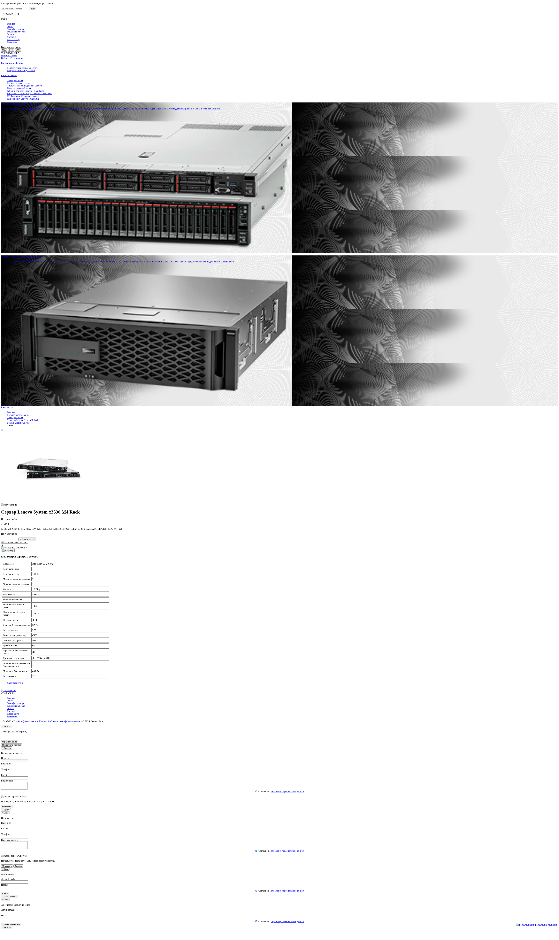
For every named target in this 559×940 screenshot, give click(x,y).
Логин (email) (8, 879)
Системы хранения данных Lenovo (24, 85)
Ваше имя (6, 763)
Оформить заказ (9, 55)
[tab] (15, 683)
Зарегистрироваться (11, 924)
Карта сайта (45, 721)
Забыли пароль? (9, 897)
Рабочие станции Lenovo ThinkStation (25, 91)
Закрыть (6, 810)
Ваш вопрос (7, 780)
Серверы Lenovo (15, 80)
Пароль (4, 885)
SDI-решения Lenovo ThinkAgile (23, 99)
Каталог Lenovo (9, 75)
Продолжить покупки (11, 745)
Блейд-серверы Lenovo (18, 83)
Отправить (7, 807)
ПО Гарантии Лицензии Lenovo (23, 96)
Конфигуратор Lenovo (12, 63)
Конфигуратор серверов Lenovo (23, 68)
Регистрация (16, 58)
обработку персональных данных (287, 791)
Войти (4, 58)
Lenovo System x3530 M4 (19, 423)
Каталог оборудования (18, 415)
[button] (5, 407)
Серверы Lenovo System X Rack (22, 420)
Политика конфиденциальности (67, 721)
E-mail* (4, 828)
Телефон (5, 769)
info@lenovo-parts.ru (29, 721)
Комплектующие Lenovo (19, 88)
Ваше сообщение (9, 840)
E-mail (4, 775)
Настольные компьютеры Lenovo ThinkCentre (29, 93)
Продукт (5, 758)
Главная (11, 412)
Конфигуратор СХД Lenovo (21, 70)
